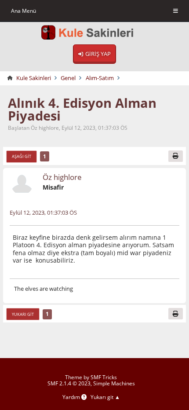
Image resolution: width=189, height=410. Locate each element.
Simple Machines (114, 383)
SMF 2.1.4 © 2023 (69, 383)
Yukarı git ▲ (105, 397)
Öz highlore (62, 177)
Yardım (71, 397)
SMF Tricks (104, 377)
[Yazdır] (175, 156)
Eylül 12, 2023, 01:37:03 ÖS (43, 212)
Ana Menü (23, 11)
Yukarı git (23, 314)
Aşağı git (21, 156)
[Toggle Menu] (175, 11)
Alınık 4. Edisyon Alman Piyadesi (82, 109)
